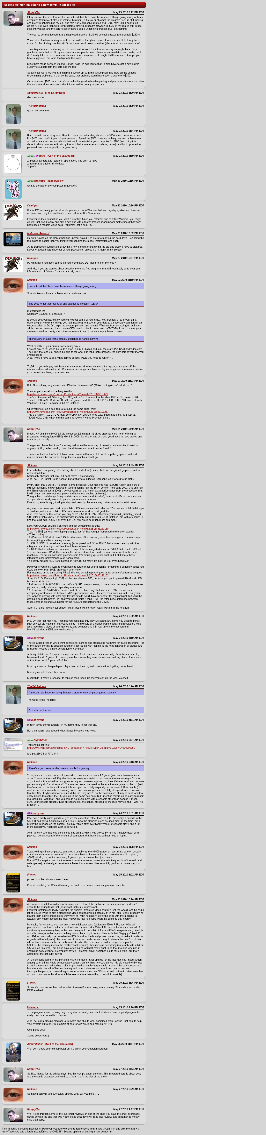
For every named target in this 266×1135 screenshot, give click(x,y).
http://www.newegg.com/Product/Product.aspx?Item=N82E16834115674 (67, 394)
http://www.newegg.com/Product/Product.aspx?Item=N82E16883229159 (67, 528)
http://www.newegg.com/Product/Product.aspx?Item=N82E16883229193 (67, 575)
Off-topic (68, 4)
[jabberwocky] (56, 180)
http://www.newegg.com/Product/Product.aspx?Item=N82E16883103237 (67, 411)
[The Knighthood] (55, 92)
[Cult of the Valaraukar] (61, 155)
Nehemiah (33, 1007)
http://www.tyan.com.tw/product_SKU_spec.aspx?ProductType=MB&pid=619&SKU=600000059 (81, 747)
